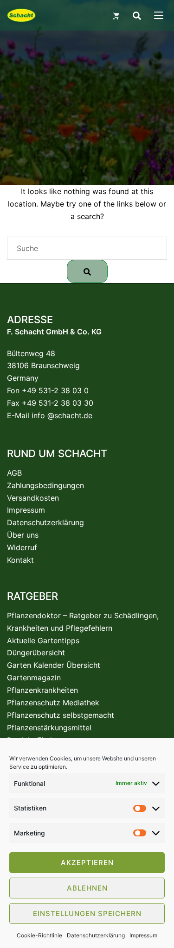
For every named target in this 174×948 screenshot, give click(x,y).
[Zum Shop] (116, 15)
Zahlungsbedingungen (45, 485)
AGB (14, 472)
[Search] (136, 15)
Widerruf (22, 547)
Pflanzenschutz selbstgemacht (60, 715)
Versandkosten (33, 497)
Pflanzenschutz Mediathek (53, 702)
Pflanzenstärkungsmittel (49, 727)
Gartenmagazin (34, 677)
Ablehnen (87, 888)
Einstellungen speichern (87, 913)
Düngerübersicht (36, 652)
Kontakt (20, 560)
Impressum (143, 935)
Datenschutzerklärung (96, 935)
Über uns (23, 535)
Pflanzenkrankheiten (42, 690)
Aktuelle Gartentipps (43, 640)
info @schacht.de (62, 415)
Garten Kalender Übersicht (53, 665)
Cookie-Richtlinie (39, 935)
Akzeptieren (87, 862)
